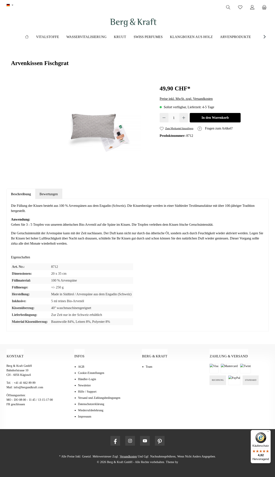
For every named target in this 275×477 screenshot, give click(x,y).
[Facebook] (115, 441)
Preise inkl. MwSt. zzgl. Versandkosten (186, 99)
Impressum (84, 416)
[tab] (21, 194)
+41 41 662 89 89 (24, 382)
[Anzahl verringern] (164, 117)
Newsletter (84, 385)
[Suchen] (228, 7)
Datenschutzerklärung (91, 404)
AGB (81, 366)
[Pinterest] (160, 441)
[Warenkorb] (265, 7)
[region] (92, 130)
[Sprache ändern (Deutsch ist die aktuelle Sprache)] (9, 5)
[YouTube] (145, 441)
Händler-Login (87, 379)
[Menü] (268, 432)
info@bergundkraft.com (28, 387)
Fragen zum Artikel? (218, 128)
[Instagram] (130, 441)
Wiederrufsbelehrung (90, 410)
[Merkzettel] (240, 7)
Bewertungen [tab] (49, 194)
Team (149, 366)
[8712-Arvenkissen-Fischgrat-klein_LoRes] (92, 130)
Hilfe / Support (87, 391)
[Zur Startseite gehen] (133, 22)
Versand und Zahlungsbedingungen (99, 397)
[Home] (26, 37)
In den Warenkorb (215, 117)
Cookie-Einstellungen (91, 373)
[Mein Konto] (252, 7)
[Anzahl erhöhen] (183, 117)
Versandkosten (128, 456)
